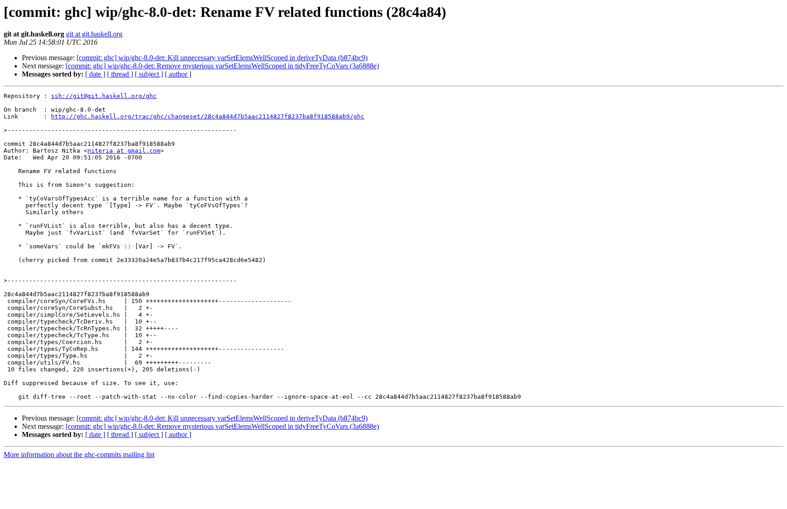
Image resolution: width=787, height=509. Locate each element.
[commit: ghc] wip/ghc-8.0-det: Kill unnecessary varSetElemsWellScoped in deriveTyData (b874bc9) (222, 58)
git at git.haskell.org (94, 34)
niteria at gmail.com (123, 150)
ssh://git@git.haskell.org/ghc (104, 96)
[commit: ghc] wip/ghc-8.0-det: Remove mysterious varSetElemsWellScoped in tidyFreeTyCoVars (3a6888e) (222, 66)
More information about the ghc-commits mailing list (79, 454)
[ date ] (95, 74)
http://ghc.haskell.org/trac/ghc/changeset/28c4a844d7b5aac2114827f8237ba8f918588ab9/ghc (207, 116)
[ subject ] (149, 74)
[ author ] (178, 74)
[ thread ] (120, 74)
